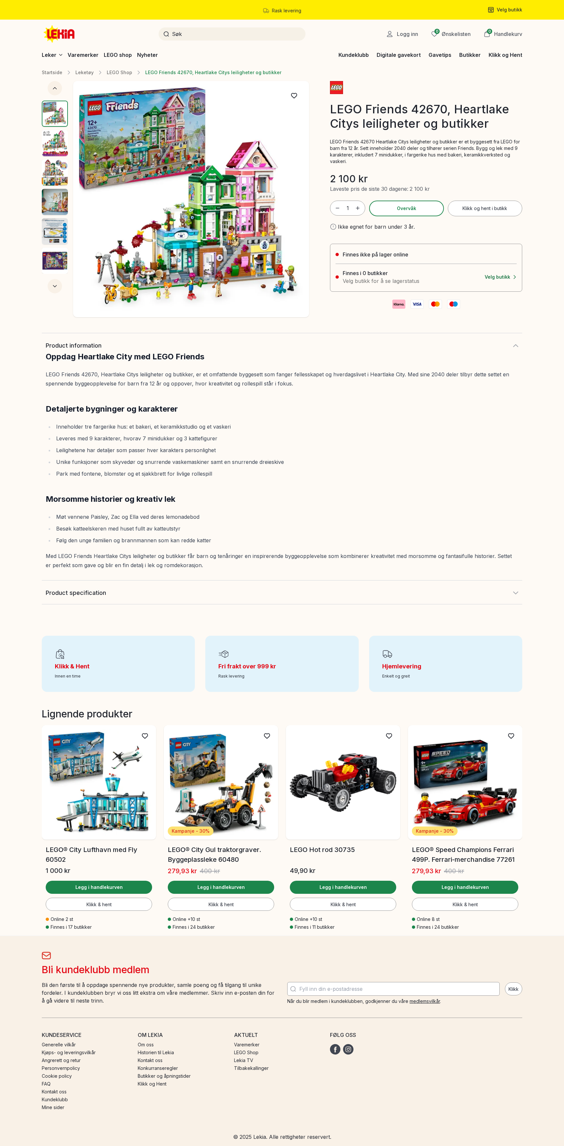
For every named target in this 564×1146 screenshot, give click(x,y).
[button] (503, 34)
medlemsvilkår (425, 1001)
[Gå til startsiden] (60, 34)
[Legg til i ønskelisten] (294, 96)
